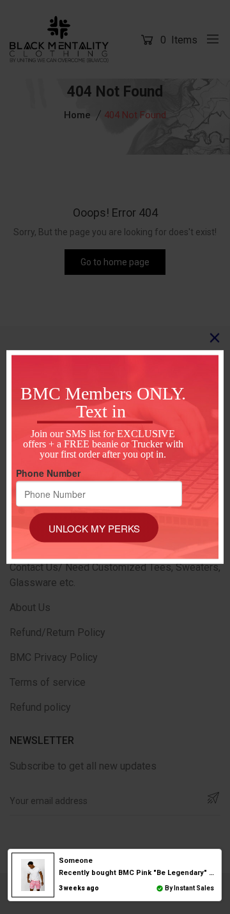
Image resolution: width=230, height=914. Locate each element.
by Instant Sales (189, 888)
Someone (76, 860)
